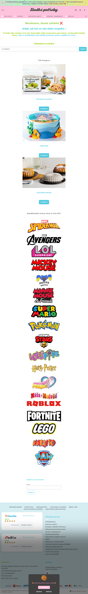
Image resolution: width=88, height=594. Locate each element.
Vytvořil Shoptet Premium (79, 591)
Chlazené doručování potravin (55, 529)
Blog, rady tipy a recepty (9, 578)
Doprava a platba (51, 524)
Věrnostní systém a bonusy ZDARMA (57, 544)
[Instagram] (47, 573)
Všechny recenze (26, 525)
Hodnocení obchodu (52, 552)
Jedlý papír (44, 146)
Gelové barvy (28, 507)
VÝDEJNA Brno (50, 522)
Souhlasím (45, 587)
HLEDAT (82, 49)
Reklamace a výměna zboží (54, 542)
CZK (2, 10)
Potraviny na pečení (44, 99)
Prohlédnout (44, 108)
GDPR (47, 539)
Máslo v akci (73, 507)
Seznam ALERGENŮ (52, 554)
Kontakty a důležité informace (55, 527)
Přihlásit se (31, 492)
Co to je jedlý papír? (8, 573)
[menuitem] (6, 16)
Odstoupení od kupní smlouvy (55, 537)
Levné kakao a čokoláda (58, 507)
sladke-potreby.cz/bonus (56, 3)
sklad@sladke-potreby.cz (54, 567)
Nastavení (39, 591)
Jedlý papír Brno (41, 507)
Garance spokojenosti (52, 532)
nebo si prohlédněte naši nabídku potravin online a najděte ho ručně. (47, 35)
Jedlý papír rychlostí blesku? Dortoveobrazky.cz (61, 549)
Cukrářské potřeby (44, 193)
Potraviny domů (6, 576)
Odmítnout (49, 591)
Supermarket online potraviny (55, 509)
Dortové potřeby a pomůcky (33, 509)
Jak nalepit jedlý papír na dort (11, 571)
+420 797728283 (51, 569)
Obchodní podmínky (52, 534)
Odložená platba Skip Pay (54, 547)
